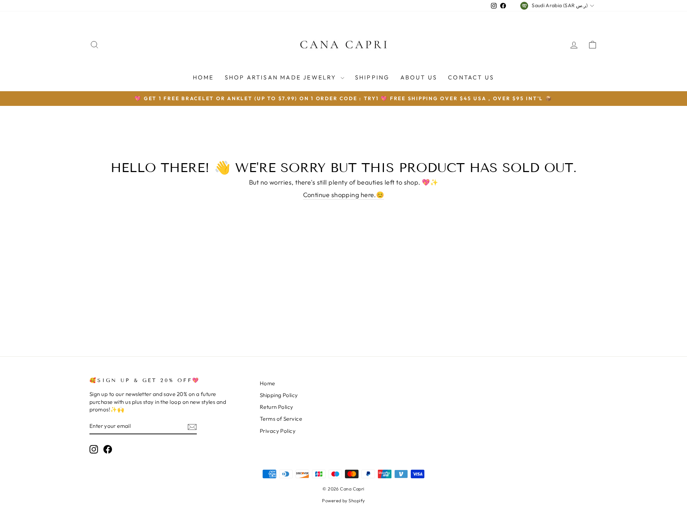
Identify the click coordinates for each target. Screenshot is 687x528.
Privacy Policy (278, 430)
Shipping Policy (279, 395)
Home (203, 77)
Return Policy (276, 407)
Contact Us (471, 77)
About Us (419, 77)
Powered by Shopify (343, 500)
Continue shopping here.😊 (343, 195)
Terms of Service (281, 418)
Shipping (372, 77)
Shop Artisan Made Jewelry (282, 77)
